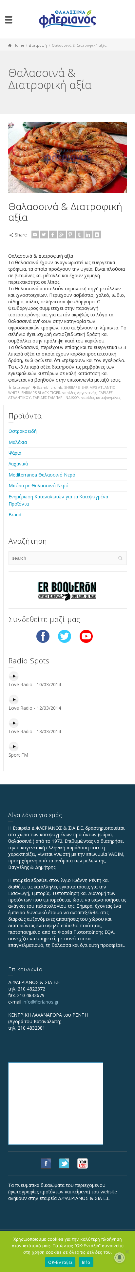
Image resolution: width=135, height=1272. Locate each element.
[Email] (35, 234)
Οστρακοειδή (23, 431)
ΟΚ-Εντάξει (60, 1262)
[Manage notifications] (119, 1257)
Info (86, 1262)
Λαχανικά (18, 464)
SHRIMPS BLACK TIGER (40, 392)
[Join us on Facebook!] (43, 636)
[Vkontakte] (97, 234)
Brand (15, 514)
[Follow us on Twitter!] (64, 636)
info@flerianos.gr (41, 1002)
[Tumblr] (80, 234)
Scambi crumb (49, 387)
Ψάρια (15, 453)
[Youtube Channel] (86, 636)
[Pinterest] (71, 234)
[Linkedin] (88, 234)
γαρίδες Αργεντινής (79, 392)
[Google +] (62, 234)
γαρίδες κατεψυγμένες (101, 397)
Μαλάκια (18, 442)
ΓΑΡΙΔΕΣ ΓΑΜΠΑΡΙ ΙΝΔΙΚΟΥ (56, 397)
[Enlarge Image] (67, 157)
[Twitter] (44, 234)
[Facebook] (53, 234)
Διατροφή (21, 387)
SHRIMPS (72, 387)
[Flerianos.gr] (67, 19)
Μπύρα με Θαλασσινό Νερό (38, 485)
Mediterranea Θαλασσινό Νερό (42, 475)
